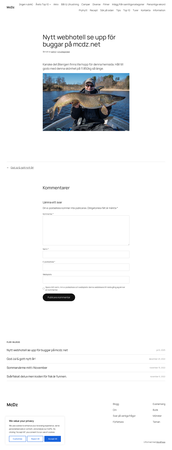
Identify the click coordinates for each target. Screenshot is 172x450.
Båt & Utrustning (70, 4)
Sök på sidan (107, 10)
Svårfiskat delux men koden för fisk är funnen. (37, 376)
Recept (94, 10)
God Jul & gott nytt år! (22, 167)
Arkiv (56, 4)
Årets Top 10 (42, 4)
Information (159, 10)
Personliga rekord (156, 4)
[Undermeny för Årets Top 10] (50, 4)
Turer (135, 10)
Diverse (97, 4)
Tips (118, 10)
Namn (46, 249)
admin (53, 51)
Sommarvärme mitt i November (27, 367)
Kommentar (48, 214)
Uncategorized (63, 51)
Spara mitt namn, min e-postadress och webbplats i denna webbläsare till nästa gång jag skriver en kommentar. (85, 288)
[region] (34, 430)
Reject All (35, 439)
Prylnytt (83, 10)
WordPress (160, 442)
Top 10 (126, 10)
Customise (17, 439)
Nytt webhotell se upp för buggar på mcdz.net (37, 350)
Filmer (106, 4)
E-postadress (49, 261)
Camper (85, 4)
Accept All (52, 439)
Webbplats (47, 274)
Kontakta (145, 10)
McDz (10, 7)
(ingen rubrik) (26, 4)
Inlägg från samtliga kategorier (128, 4)
